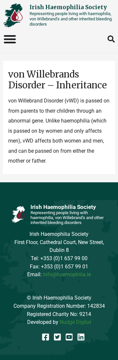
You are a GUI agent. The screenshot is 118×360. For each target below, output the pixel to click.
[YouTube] (69, 337)
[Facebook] (45, 337)
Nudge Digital (75, 322)
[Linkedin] (81, 337)
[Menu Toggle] (10, 39)
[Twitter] (57, 337)
